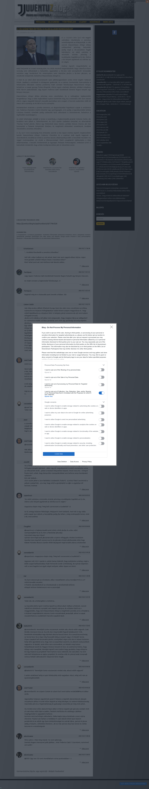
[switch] (101, 369)
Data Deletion (62, 461)
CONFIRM (59, 454)
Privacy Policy (87, 461)
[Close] (112, 328)
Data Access (74, 461)
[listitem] (74, 365)
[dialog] (74, 394)
